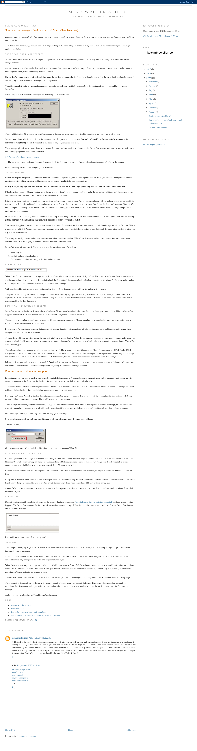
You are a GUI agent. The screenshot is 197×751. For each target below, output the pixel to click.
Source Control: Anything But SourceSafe (28, 611)
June (151, 94)
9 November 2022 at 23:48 (40, 637)
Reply (14, 656)
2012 (148, 69)
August (152, 85)
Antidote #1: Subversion (21, 605)
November (153, 81)
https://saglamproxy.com (22, 669)
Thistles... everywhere (157, 127)
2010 (148, 73)
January (152, 111)
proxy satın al (17, 674)
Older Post (131, 729)
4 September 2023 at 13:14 (28, 665)
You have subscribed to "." (159, 115)
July (151, 90)
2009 (148, 77)
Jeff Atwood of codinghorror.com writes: (22, 156)
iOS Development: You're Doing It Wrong (160, 36)
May (151, 98)
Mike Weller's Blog (98, 12)
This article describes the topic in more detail (93, 501)
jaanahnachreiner (20, 637)
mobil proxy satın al (20, 680)
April (151, 103)
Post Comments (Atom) (26, 735)
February (153, 107)
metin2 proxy (17, 672)
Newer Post (10, 729)
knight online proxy (20, 677)
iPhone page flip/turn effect (154, 144)
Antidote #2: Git (17, 608)
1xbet (105, 647)
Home (70, 729)
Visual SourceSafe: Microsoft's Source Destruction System (35, 615)
